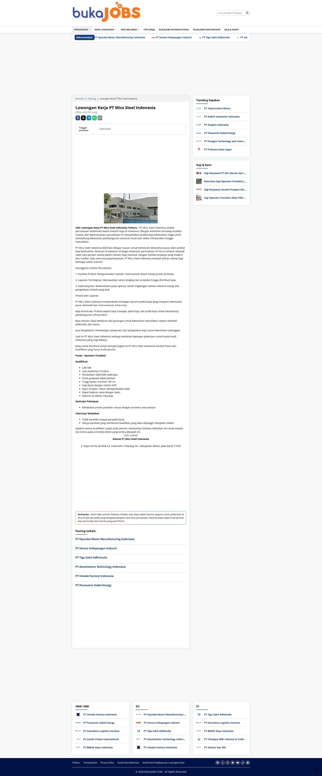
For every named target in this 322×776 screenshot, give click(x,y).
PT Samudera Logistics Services (101, 731)
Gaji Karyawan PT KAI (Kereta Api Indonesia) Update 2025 (237, 173)
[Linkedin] (233, 763)
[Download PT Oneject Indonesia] (199, 124)
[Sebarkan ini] (77, 117)
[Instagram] (228, 763)
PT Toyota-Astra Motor (217, 108)
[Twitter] (223, 763)
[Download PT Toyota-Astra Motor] (199, 108)
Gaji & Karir (231, 29)
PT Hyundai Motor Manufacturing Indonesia (100, 37)
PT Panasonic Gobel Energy (93, 585)
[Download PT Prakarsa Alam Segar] (199, 149)
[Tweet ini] (83, 117)
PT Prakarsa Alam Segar (218, 149)
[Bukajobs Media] (107, 12)
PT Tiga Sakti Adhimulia (197, 37)
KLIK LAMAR (131, 435)
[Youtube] (238, 763)
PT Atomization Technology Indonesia (243, 37)
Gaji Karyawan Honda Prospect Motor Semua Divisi (233, 189)
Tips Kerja (149, 29)
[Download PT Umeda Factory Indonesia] (78, 714)
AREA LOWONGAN (104, 29)
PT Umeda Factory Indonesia (94, 576)
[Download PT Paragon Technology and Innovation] (199, 141)
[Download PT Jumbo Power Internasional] (78, 738)
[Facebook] (218, 763)
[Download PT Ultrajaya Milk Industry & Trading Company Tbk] (199, 738)
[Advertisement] (161, 68)
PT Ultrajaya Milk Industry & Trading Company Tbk (233, 739)
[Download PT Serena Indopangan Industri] (138, 722)
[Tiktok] (243, 763)
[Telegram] (89, 117)
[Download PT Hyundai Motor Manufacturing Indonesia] (138, 714)
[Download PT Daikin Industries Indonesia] (199, 116)
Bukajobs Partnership (206, 29)
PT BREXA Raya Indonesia (98, 747)
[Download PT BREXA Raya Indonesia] (78, 747)
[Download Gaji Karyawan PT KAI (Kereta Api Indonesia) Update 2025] (199, 172)
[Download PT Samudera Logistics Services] (78, 730)
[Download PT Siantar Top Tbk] (199, 747)
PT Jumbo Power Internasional (101, 739)
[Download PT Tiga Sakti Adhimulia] (138, 730)
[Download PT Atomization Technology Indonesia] (138, 738)
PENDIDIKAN (81, 29)
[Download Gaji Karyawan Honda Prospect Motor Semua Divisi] (199, 189)
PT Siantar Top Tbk (215, 747)
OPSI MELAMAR (129, 29)
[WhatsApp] (94, 117)
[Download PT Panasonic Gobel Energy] (199, 132)
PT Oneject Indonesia (216, 124)
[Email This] (100, 117)
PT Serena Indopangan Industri (154, 37)
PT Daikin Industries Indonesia (221, 116)
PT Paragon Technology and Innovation (227, 141)
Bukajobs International (174, 29)
